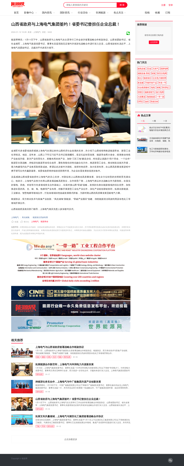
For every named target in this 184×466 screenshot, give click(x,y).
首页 (16, 12)
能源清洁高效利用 (40, 217)
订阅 (167, 12)
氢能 (60, 357)
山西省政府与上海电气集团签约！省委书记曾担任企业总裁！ (68, 399)
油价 (147, 101)
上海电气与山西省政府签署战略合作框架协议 (59, 347)
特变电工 (166, 87)
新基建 (140, 82)
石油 (149, 68)
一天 (143, 120)
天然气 (156, 68)
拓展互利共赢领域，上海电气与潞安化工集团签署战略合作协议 (69, 416)
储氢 (158, 87)
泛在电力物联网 (159, 78)
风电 (49, 357)
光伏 (54, 357)
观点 (140, 78)
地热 (153, 87)
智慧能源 (151, 96)
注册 (163, 4)
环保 (43, 426)
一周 (154, 120)
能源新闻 (20, 4)
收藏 (157, 12)
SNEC (140, 92)
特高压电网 (162, 73)
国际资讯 (65, 12)
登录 (171, 4)
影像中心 (29, 12)
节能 (37, 426)
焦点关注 (118, 12)
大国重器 (141, 96)
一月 (165, 120)
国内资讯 (47, 12)
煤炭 (37, 357)
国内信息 (67, 357)
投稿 (147, 12)
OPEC (140, 101)
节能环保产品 (151, 82)
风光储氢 (25, 217)
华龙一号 (162, 82)
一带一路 (160, 96)
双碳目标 (154, 101)
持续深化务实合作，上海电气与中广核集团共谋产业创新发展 (68, 381)
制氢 (153, 73)
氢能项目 (147, 78)
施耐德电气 (149, 92)
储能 (43, 357)
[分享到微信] (128, 33)
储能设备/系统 (144, 73)
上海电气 (15, 217)
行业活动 (83, 12)
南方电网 (160, 92)
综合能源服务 (143, 87)
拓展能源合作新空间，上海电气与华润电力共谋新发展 (64, 364)
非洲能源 (101, 12)
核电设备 (141, 68)
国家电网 (164, 68)
